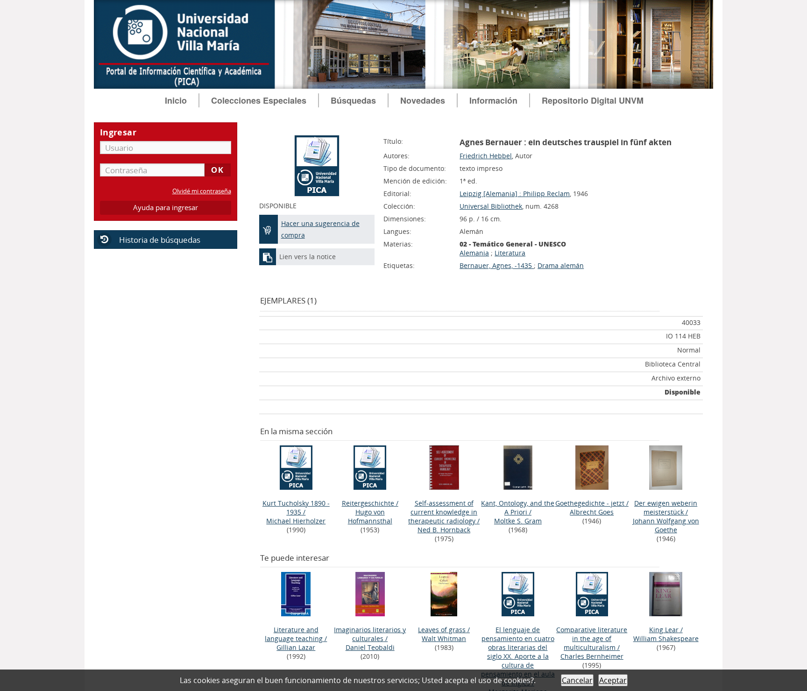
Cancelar (577, 680)
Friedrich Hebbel (486, 155)
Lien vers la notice (307, 256)
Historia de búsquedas (159, 239)
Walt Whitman (444, 638)
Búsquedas (353, 100)
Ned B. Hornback (444, 529)
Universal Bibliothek (491, 206)
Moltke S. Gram (518, 520)
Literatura (510, 252)
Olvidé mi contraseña (201, 191)
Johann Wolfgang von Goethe (666, 525)
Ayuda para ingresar (165, 207)
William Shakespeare (666, 638)
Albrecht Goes (592, 512)
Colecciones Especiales (258, 100)
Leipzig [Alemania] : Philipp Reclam (515, 193)
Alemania (474, 252)
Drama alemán (561, 265)
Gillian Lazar (295, 647)
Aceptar (613, 680)
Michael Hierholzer (296, 520)
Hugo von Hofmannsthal (370, 516)
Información (493, 100)
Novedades (422, 100)
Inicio (176, 100)
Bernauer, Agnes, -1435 (497, 265)
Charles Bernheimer (591, 656)
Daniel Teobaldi (370, 647)
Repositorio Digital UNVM (593, 100)
